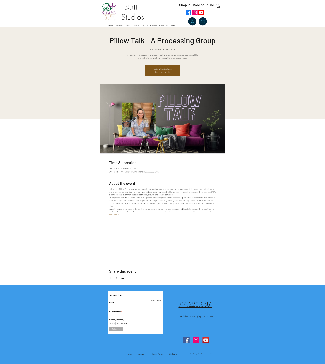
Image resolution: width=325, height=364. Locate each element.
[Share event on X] (116, 278)
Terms (129, 354)
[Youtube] (201, 12)
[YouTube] (205, 340)
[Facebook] (188, 12)
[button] (145, 25)
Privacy (141, 354)
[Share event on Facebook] (110, 278)
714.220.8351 (195, 304)
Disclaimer (173, 354)
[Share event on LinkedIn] (122, 278)
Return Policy (157, 354)
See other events (162, 72)
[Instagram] (195, 12)
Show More (114, 214)
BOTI (130, 7)
